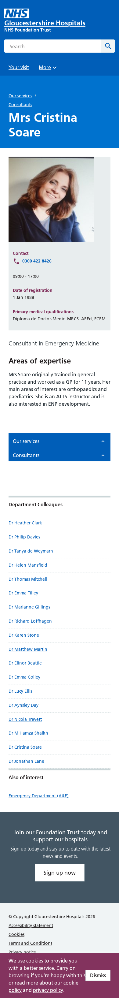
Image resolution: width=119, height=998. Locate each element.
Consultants (20, 104)
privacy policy (48, 990)
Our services (20, 96)
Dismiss (98, 975)
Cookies (16, 934)
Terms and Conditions (30, 943)
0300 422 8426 (37, 261)
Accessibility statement (31, 925)
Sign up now (60, 872)
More (47, 69)
